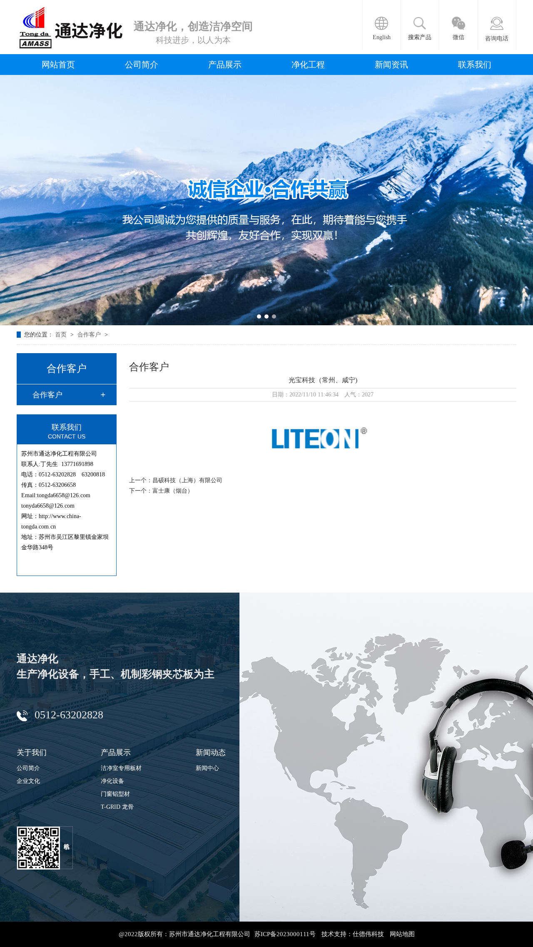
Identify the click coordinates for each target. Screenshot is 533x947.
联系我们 (474, 64)
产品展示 (225, 64)
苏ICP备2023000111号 (285, 934)
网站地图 (402, 934)
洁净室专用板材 (121, 768)
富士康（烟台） (172, 491)
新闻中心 (207, 768)
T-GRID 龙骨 (117, 807)
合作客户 (89, 334)
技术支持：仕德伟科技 (352, 934)
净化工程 (308, 64)
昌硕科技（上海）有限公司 (187, 480)
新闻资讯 (391, 64)
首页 (61, 334)
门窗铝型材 (115, 794)
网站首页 (58, 64)
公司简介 (141, 64)
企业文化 (28, 781)
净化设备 (112, 781)
